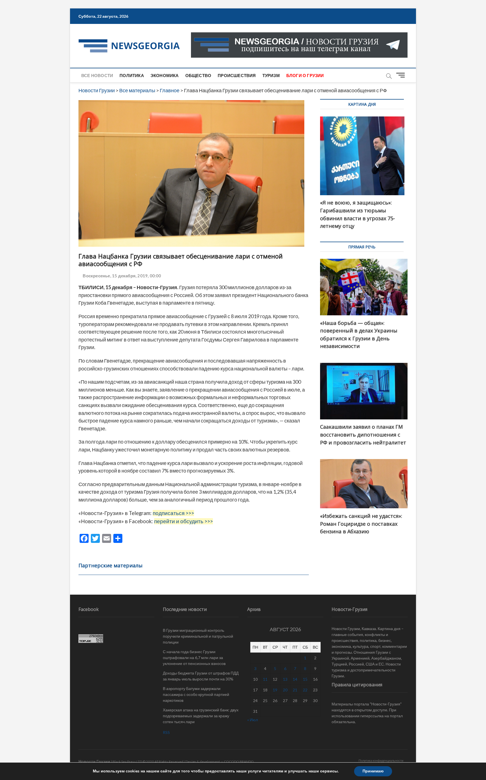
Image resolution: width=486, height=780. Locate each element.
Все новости (97, 75)
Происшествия (237, 75)
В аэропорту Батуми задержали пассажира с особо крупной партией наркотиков (196, 694)
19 (275, 689)
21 (295, 689)
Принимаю (373, 771)
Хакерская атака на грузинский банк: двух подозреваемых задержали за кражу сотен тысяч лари (200, 715)
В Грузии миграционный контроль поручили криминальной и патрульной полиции (198, 636)
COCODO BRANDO (239, 761)
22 (305, 689)
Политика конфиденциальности (381, 760)
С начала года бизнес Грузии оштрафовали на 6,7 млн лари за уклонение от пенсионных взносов (194, 657)
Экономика (164, 75)
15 (305, 679)
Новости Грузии (94, 761)
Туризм (271, 75)
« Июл (252, 719)
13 (285, 679)
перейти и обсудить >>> (183, 521)
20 (285, 689)
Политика (132, 75)
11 (265, 679)
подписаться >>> (173, 513)
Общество (198, 75)
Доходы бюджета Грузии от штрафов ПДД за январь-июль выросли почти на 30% (200, 676)
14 (295, 679)
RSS (166, 732)
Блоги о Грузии (305, 75)
